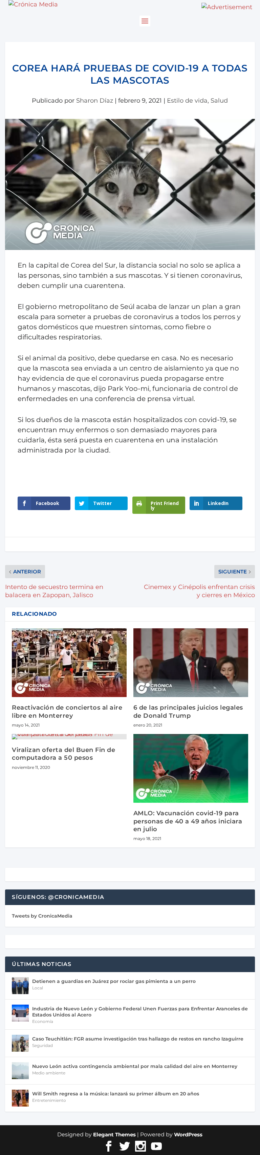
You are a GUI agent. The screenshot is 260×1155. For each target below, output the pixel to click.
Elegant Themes (114, 1134)
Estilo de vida (187, 100)
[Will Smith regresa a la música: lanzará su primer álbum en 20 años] (20, 1098)
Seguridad (42, 1045)
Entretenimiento (49, 1100)
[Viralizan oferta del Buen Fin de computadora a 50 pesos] (69, 736)
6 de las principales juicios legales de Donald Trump (188, 711)
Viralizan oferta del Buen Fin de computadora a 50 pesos (63, 753)
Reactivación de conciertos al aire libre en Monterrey (67, 711)
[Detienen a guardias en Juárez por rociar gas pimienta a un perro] (20, 985)
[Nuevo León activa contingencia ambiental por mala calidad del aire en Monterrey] (20, 1070)
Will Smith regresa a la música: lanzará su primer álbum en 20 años (115, 1094)
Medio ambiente (48, 1072)
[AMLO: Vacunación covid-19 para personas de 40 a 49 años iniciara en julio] (190, 768)
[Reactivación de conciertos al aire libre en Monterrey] (69, 662)
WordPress (188, 1134)
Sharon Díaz (94, 100)
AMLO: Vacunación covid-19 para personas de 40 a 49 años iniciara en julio (187, 821)
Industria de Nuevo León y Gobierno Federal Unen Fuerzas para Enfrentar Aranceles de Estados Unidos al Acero (140, 1012)
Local (37, 987)
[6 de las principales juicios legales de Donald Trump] (190, 662)
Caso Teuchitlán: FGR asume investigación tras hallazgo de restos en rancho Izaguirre (137, 1039)
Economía (42, 1021)
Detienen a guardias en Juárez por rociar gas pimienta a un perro (114, 981)
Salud (219, 100)
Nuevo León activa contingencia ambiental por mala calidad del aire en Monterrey (134, 1066)
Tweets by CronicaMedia (42, 916)
